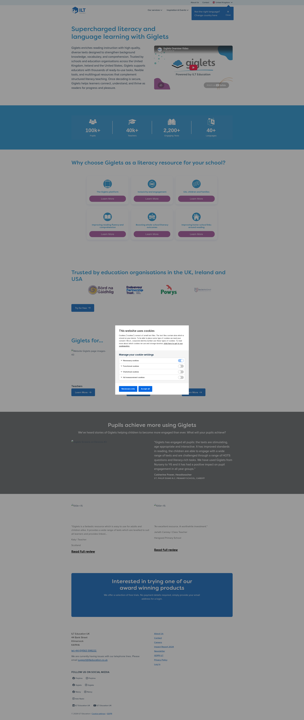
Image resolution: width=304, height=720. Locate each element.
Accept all (145, 389)
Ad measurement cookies (134, 377)
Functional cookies (131, 366)
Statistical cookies (131, 372)
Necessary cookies (131, 361)
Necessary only (128, 389)
